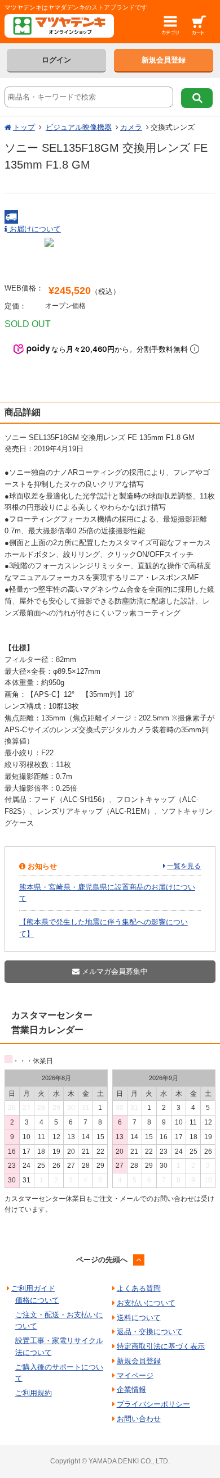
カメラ (131, 127)
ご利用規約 (33, 1393)
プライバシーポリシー (153, 1404)
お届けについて (34, 229)
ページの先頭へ (101, 1259)
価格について (37, 1300)
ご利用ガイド (33, 1288)
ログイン (56, 60)
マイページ (135, 1375)
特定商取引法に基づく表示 (161, 1346)
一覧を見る (184, 866)
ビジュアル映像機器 (79, 127)
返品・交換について (150, 1331)
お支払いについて (146, 1303)
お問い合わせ (139, 1418)
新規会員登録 (164, 60)
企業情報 (131, 1389)
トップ (24, 127)
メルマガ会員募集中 (114, 971)
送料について (139, 1317)
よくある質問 (139, 1288)
